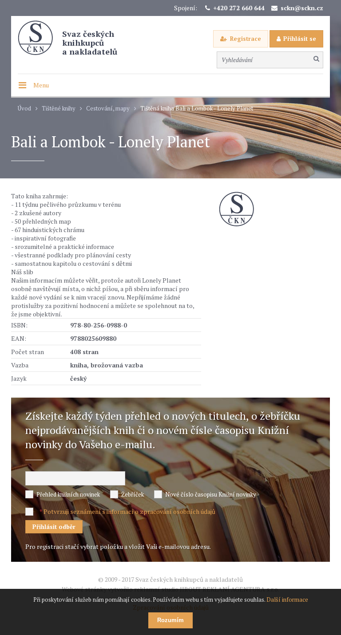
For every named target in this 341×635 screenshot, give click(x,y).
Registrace (245, 39)
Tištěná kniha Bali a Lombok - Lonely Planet (196, 108)
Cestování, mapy (108, 108)
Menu (41, 85)
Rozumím (170, 620)
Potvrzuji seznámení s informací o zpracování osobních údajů (129, 511)
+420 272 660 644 (239, 8)
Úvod (24, 108)
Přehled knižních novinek (68, 494)
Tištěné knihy (58, 108)
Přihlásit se (299, 39)
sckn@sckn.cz (302, 8)
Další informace (287, 599)
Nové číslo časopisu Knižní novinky (210, 494)
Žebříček (132, 494)
